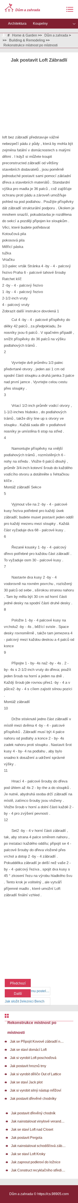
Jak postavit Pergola (26, 1137)
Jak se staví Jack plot (26, 1082)
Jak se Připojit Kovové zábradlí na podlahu (37, 1041)
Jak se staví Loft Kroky (28, 1154)
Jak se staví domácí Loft (28, 1049)
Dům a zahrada (56, 35)
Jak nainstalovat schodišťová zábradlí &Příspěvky (38, 1146)
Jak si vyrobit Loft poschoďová (33, 1058)
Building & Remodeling (27, 40)
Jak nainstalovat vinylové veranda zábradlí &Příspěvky (38, 1121)
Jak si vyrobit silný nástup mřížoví (35, 1090)
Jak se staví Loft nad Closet (32, 1129)
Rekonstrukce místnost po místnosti (30, 45)
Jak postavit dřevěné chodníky (33, 1098)
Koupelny (40, 23)
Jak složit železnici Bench (24, 1001)
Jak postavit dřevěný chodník (33, 1113)
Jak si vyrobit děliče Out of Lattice (35, 1074)
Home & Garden (24, 35)
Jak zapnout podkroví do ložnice (35, 1162)
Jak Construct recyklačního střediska (38, 1170)
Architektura (17, 23)
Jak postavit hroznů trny (28, 1066)
